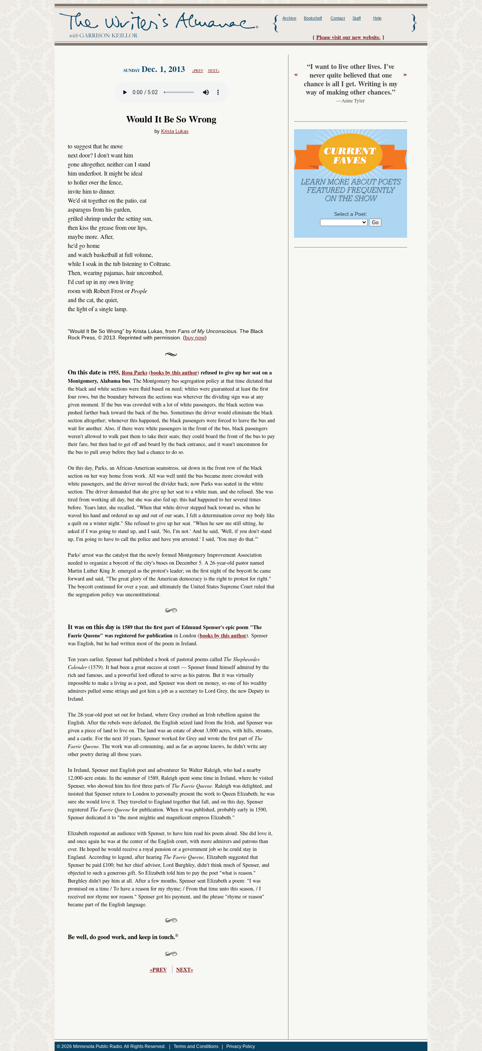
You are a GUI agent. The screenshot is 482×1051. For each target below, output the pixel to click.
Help (377, 18)
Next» (214, 70)
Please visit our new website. (348, 37)
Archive (289, 18)
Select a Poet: (350, 214)
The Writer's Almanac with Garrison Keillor (158, 24)
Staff (356, 18)
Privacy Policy (240, 1046)
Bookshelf (313, 18)
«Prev (197, 70)
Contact (338, 18)
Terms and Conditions (196, 1046)
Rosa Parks (134, 372)
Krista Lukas (175, 131)
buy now (195, 338)
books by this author (174, 372)
